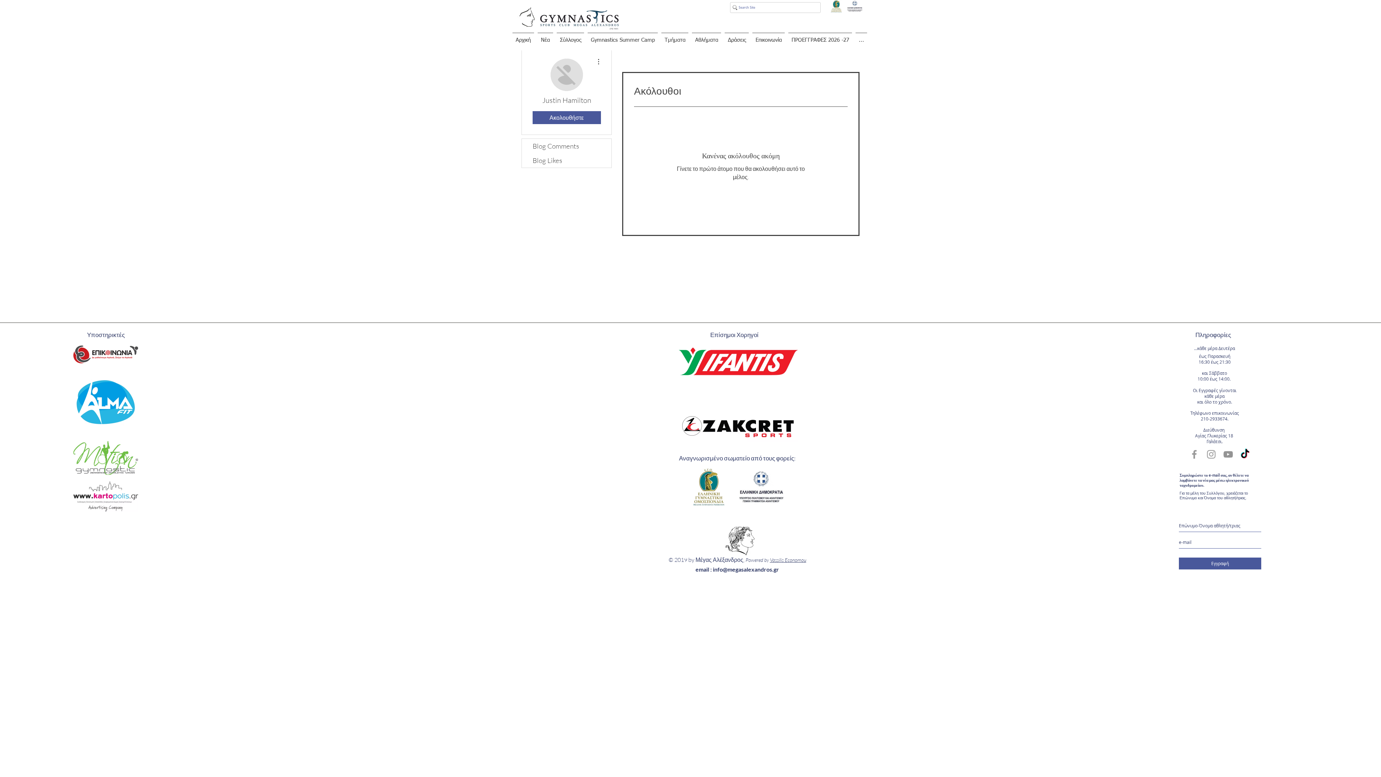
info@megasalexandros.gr (746, 569)
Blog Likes (547, 160)
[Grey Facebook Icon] (1194, 454)
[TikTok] (1245, 454)
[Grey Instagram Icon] (1211, 454)
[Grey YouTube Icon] (1228, 454)
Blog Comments (556, 146)
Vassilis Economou (788, 560)
